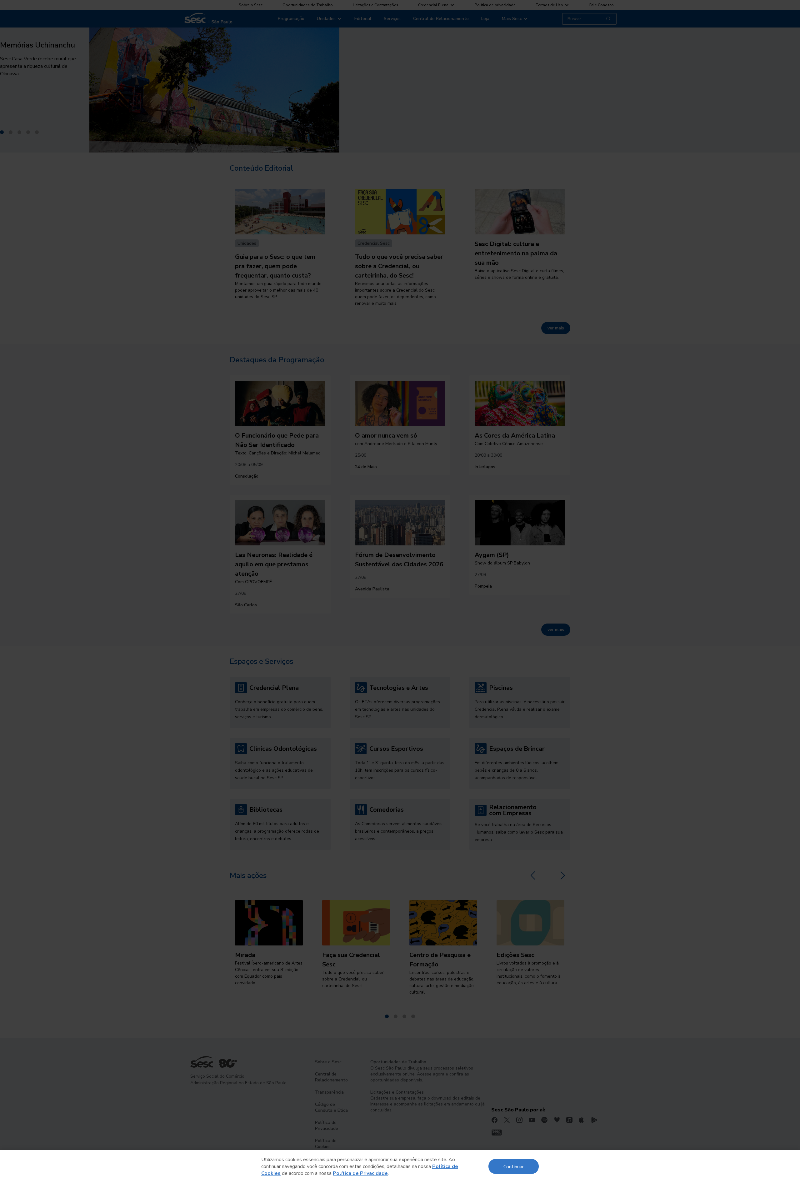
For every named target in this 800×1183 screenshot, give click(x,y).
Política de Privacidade (360, 1173)
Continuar (513, 1166)
